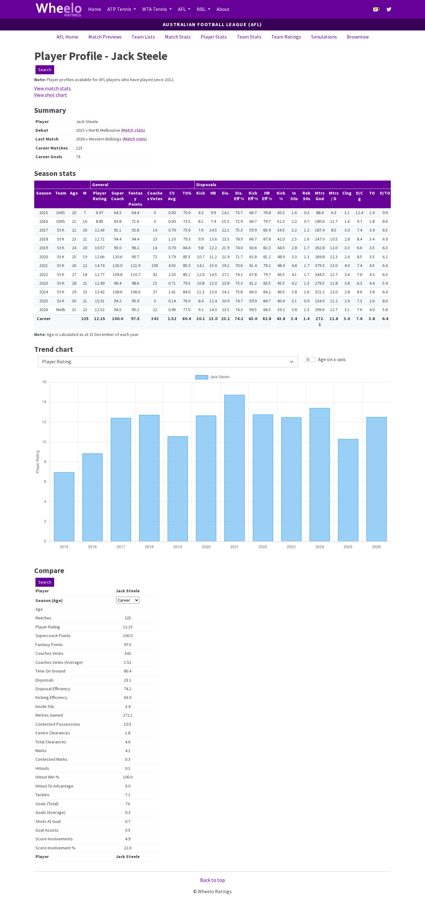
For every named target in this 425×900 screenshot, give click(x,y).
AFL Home (67, 37)
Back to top (212, 880)
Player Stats (214, 37)
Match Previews (105, 37)
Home (94, 9)
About (223, 9)
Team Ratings (286, 37)
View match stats (52, 88)
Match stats (133, 130)
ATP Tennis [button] (119, 9)
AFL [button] (182, 9)
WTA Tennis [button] (155, 9)
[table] (212, 255)
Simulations (324, 37)
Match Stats (178, 37)
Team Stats (249, 37)
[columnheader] (43, 199)
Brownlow (358, 37)
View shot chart (50, 95)
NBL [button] (202, 9)
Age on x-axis (332, 359)
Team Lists (143, 37)
